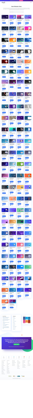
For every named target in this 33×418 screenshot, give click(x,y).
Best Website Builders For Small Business (27, 97)
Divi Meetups (23, 361)
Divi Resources (18, 363)
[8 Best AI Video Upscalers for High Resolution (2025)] (12, 106)
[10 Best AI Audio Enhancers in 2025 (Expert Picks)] (20, 141)
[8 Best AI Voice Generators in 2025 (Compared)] (28, 278)
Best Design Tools (19, 64)
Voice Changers (12, 64)
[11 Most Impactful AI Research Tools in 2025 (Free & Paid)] (5, 51)
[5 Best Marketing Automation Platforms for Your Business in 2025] (28, 221)
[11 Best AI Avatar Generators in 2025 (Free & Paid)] (28, 198)
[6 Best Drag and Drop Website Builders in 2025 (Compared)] (20, 28)
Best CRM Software (27, 258)
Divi (7, 361)
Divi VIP (7, 367)
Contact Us (29, 363)
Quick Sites (3, 364)
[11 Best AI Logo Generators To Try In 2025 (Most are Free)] (5, 210)
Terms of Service (29, 364)
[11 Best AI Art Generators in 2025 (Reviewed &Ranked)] (12, 267)
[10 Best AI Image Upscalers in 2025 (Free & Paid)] (20, 210)
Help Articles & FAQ (14, 362)
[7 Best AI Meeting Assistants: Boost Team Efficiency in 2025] (5, 118)
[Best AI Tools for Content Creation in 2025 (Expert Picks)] (28, 17)
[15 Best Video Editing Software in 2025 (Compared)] (5, 187)
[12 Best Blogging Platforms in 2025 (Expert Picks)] (5, 301)
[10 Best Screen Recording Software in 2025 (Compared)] (28, 82)
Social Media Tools (19, 166)
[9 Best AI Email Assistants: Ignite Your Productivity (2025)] (20, 106)
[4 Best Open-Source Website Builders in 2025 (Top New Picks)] (5, 28)
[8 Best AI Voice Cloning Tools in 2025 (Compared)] (12, 152)
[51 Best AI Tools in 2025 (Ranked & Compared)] (20, 233)
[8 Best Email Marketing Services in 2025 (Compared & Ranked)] (28, 233)
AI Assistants (19, 201)
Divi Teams (8, 366)
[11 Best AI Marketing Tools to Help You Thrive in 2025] (28, 244)
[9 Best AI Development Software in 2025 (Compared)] (12, 244)
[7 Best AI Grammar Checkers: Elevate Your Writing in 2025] (5, 94)
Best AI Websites (4, 166)
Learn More (21, 0)
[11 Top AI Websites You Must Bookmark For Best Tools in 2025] (5, 164)
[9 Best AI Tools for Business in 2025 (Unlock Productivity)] (28, 61)
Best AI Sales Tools (12, 212)
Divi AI (7, 365)
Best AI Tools (19, 235)
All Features (3, 361)
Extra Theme (8, 370)
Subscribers (19, 358)
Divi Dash (8, 369)
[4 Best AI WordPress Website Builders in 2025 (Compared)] (5, 152)
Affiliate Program (24, 367)
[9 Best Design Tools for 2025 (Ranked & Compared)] (20, 61)
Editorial (14, 322)
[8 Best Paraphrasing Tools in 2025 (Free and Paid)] (20, 175)
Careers (28, 362)
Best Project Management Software (4, 85)
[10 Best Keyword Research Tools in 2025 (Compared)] (28, 164)
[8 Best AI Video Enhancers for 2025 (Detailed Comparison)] (5, 141)
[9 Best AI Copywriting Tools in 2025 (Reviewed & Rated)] (12, 164)
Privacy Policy (29, 365)
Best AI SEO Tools (12, 258)
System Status (13, 365)
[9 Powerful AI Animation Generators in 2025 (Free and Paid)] (20, 82)
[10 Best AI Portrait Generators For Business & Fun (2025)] (5, 106)
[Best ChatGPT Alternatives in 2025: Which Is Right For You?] (20, 278)
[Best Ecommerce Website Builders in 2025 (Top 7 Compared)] (12, 141)
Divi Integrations (24, 365)
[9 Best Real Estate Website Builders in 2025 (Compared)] (20, 152)
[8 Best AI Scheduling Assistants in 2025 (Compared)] (28, 40)
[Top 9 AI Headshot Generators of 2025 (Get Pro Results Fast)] (20, 129)
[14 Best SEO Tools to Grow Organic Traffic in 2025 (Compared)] (28, 290)
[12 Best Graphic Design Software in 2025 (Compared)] (20, 94)
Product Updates (18, 362)
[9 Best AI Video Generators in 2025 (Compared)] (20, 244)
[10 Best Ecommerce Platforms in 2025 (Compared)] (12, 278)
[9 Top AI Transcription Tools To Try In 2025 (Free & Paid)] (28, 152)
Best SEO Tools (27, 292)
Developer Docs (13, 364)
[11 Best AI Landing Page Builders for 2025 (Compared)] (12, 51)
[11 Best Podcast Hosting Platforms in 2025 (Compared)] (20, 221)
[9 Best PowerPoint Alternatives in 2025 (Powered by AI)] (20, 51)
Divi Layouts (3, 363)
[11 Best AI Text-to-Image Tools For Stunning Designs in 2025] (28, 175)
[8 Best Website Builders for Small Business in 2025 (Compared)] (28, 94)
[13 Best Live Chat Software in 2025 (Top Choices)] (28, 267)
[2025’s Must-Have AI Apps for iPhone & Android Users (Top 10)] (5, 129)
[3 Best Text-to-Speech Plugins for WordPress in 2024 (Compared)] (12, 301)
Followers (4, 358)
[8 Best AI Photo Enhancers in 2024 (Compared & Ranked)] (5, 221)
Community (14, 318)
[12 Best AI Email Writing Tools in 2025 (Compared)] (28, 118)
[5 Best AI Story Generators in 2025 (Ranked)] (28, 187)
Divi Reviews (23, 366)
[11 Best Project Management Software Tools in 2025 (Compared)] (5, 82)
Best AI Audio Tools (12, 201)
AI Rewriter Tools (4, 258)
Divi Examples (23, 364)
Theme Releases (14, 326)
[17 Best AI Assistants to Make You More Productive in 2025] (20, 198)
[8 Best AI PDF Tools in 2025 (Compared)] (5, 61)
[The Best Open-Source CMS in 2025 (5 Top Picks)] (12, 28)
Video (12, 24)
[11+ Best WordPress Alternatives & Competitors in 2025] (12, 175)
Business (14, 317)
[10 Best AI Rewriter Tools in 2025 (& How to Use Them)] (5, 256)
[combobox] (16, 12)
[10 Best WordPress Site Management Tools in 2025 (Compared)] (5, 267)
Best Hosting (18, 368)
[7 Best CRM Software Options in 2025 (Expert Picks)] (28, 256)
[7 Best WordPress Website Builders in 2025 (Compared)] (28, 141)
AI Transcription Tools (28, 155)
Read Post (4, 34)
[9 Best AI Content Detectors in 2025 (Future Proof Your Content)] (5, 233)
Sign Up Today (16, 344)
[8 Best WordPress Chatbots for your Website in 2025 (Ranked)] (20, 187)
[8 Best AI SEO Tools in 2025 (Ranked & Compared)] (12, 256)
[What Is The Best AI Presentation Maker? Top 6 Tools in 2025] (5, 198)
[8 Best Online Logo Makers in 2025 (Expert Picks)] (5, 175)
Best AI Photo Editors (12, 84)
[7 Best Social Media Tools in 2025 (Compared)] (20, 164)
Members (9, 358)
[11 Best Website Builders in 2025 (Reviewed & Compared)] (20, 290)
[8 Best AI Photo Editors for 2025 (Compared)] (12, 82)
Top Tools (18, 367)
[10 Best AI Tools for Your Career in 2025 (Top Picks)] (12, 72)
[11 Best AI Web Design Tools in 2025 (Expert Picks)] (12, 187)
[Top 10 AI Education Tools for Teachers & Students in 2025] (28, 51)
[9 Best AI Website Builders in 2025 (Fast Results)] (5, 244)
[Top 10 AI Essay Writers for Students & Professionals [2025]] (12, 118)
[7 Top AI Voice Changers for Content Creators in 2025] (12, 61)
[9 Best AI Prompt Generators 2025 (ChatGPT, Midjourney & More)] (12, 94)
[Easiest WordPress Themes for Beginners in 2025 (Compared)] (20, 40)
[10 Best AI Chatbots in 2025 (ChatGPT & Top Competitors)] (5, 278)
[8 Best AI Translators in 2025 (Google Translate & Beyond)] (5, 72)
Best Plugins (18, 366)
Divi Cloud (8, 364)
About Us (28, 361)
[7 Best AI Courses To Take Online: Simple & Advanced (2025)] (20, 118)
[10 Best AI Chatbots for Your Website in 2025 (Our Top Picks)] (20, 72)
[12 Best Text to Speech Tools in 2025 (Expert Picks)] (20, 267)
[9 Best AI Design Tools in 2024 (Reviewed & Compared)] (20, 256)
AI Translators (4, 74)
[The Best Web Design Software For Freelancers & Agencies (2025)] (12, 17)
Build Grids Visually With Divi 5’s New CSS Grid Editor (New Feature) (6, 320)
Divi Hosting (8, 368)
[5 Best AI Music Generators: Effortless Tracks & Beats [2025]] (28, 210)
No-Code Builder (3, 365)
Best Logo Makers (4, 178)
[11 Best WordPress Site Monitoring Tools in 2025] (20, 17)
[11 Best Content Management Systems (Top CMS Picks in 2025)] (5, 290)
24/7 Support (13, 363)
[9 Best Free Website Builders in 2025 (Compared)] (28, 129)
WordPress (18, 365)
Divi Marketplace (8, 363)
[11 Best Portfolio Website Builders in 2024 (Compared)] (28, 106)
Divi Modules (3, 362)
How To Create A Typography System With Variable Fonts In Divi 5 (6, 327)
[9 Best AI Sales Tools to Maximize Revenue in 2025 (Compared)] (12, 210)
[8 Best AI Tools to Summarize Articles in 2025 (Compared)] (12, 129)
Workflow (2, 366)
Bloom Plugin (8, 371)
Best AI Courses (19, 120)
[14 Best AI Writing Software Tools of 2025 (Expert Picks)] (12, 290)
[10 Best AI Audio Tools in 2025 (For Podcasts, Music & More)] (12, 198)
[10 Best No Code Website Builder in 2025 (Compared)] (28, 28)
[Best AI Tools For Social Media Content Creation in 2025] (12, 40)
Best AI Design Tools (20, 258)
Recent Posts (18, 361)
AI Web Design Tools (12, 189)
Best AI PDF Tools (4, 64)
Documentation (13, 361)
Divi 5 (7, 362)
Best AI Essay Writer (12, 120)
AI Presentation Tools (5, 201)
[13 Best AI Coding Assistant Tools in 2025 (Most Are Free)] (12, 233)
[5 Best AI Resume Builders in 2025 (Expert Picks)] (28, 72)
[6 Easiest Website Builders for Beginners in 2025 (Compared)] (5, 40)
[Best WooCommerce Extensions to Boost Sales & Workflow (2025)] (5, 17)
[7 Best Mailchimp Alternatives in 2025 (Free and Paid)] (12, 221)
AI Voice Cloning (12, 155)
